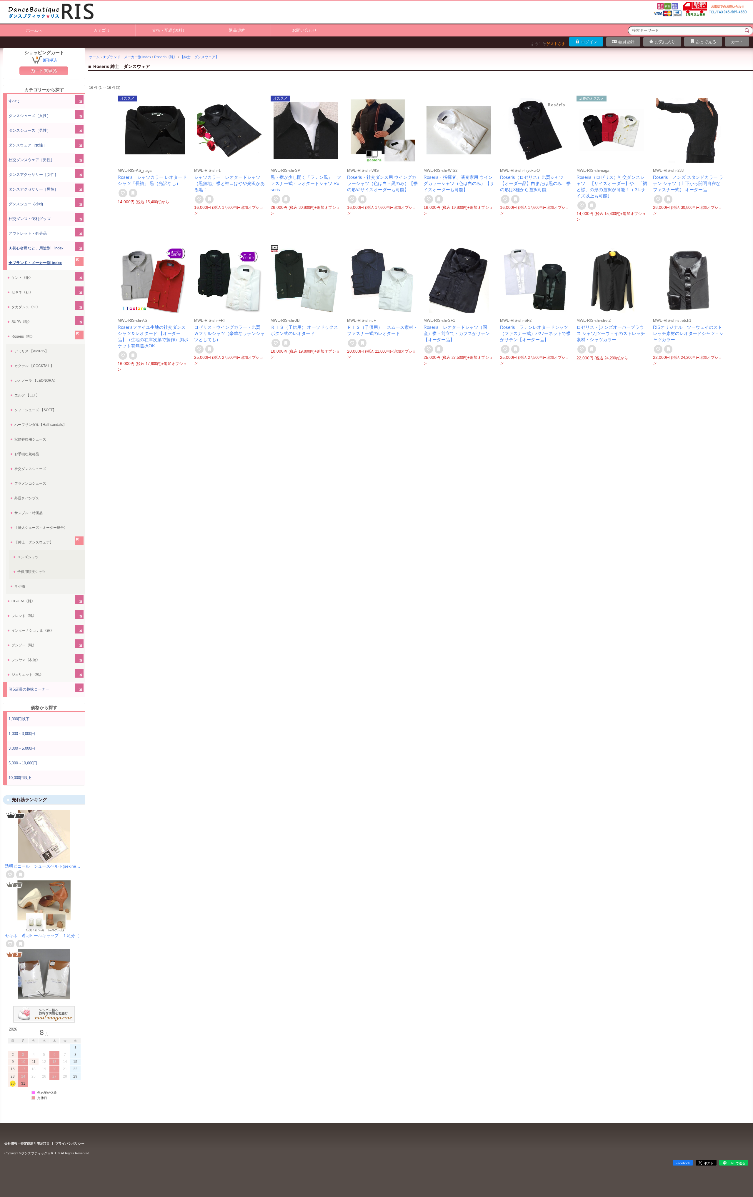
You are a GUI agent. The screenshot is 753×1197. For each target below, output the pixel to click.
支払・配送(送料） (169, 30)
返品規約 (237, 30)
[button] (44, 814)
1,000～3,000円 (22, 733)
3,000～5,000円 (22, 748)
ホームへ (34, 30)
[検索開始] (747, 30)
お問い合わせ (304, 30)
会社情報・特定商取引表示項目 (27, 1143)
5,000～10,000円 (23, 763)
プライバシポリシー (69, 1143)
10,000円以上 (20, 778)
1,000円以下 (19, 719)
